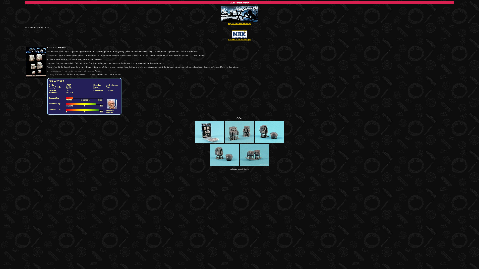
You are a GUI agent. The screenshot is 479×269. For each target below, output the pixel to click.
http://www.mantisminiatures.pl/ (239, 24)
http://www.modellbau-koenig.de (239, 40)
